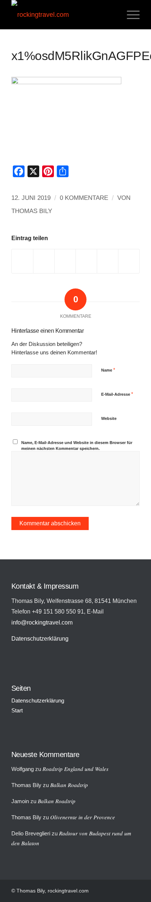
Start (17, 710)
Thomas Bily (31, 211)
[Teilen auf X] (43, 261)
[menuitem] (129, 14)
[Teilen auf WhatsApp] (65, 261)
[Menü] (129, 14)
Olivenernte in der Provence (82, 817)
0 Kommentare (84, 197)
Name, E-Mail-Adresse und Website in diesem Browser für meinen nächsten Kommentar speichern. (76, 445)
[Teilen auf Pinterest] (86, 261)
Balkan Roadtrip (69, 785)
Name (108, 370)
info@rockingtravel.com (42, 622)
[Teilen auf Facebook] (22, 261)
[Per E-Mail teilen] (128, 261)
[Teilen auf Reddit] (107, 261)
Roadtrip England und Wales (75, 768)
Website (109, 418)
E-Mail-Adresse (117, 394)
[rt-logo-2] (62, 14)
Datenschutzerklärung (40, 638)
